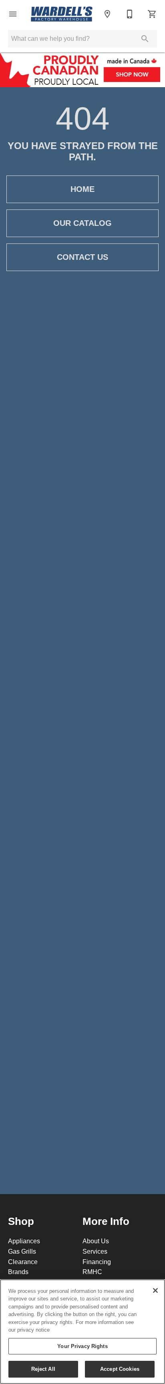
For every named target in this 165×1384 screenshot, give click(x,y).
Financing (96, 1261)
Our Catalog (82, 223)
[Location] (107, 14)
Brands (18, 1271)
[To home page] (61, 14)
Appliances (24, 1240)
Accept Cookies (119, 1369)
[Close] (155, 1290)
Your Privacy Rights (82, 1346)
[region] (82, 1331)
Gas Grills (22, 1251)
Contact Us (82, 257)
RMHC (92, 1271)
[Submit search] (145, 39)
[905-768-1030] (129, 14)
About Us (95, 1240)
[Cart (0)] (152, 14)
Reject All (43, 1369)
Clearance (23, 1261)
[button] (12, 14)
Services (94, 1251)
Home (82, 189)
